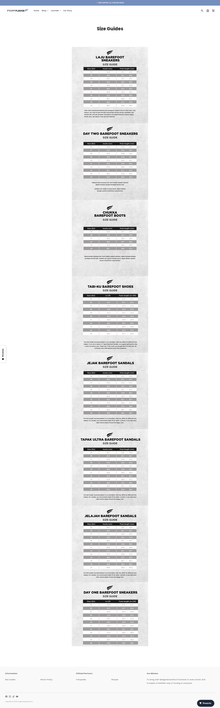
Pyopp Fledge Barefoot (25, 702)
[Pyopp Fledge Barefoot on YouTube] (17, 696)
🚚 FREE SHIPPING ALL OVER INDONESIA (110, 3)
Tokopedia (81, 679)
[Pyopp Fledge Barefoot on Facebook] (6, 696)
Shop (44, 10)
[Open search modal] (202, 11)
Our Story (67, 10)
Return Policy (46, 679)
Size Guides (10, 679)
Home (36, 10)
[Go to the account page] (208, 11)
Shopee (114, 679)
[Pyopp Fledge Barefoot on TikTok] (13, 696)
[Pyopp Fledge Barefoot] (18, 10)
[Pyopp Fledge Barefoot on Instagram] (10, 696)
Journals (55, 10)
